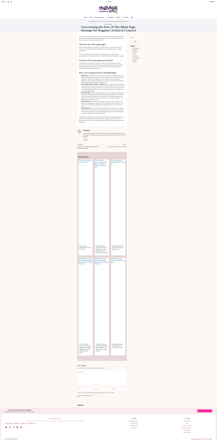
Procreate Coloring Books (135, 52)
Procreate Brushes (133, 421)
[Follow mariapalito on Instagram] (84, 140)
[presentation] (85, 201)
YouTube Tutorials (187, 425)
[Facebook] (17, 427)
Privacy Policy (200, 439)
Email (96, 389)
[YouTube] (3, 2)
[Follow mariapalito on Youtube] (86, 140)
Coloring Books (134, 425)
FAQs (206, 439)
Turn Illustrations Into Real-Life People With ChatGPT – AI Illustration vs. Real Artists (102, 347)
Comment (81, 372)
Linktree (210, 439)
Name (79, 389)
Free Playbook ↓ (187, 421)
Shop (91, 17)
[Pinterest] (11, 2)
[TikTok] (8, 2)
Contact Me (194, 439)
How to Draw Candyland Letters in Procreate (85, 247)
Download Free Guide (204, 411)
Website (114, 389)
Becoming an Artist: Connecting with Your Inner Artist (117, 345)
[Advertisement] (135, 81)
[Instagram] (6, 2)
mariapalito (86, 130)
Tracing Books (110, 17)
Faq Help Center (187, 432)
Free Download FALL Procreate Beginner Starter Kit (118, 247)
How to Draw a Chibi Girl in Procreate (117, 145)
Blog (132, 17)
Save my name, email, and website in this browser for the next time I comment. (96, 392)
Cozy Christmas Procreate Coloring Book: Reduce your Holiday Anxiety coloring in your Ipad (102, 249)
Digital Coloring (108, 24)
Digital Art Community (187, 427)
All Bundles (133, 427)
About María (187, 430)
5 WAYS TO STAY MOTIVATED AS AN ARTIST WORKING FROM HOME (88, 146)
